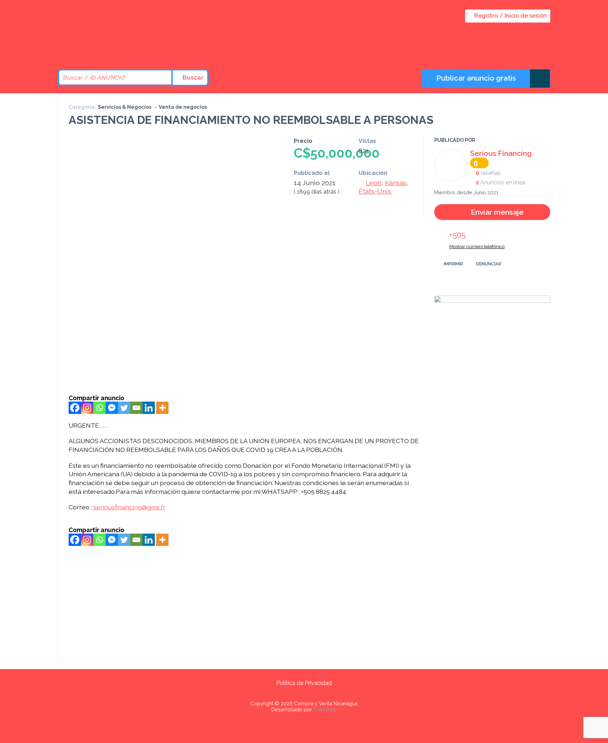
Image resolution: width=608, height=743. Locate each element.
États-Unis (375, 191)
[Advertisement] (244, 341)
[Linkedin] (148, 408)
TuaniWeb (325, 709)
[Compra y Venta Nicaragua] (117, 50)
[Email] (136, 408)
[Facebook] (75, 408)
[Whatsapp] (99, 408)
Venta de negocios (183, 107)
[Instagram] (87, 408)
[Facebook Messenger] (112, 408)
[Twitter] (124, 408)
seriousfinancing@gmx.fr (129, 507)
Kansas (395, 183)
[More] (162, 408)
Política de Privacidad (304, 683)
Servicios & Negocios (124, 107)
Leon (373, 183)
